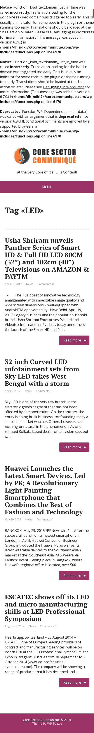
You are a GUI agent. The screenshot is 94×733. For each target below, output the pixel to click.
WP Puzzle (54, 723)
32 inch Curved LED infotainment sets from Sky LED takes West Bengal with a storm (42, 372)
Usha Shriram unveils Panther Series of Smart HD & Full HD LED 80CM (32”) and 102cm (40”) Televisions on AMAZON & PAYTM (47, 258)
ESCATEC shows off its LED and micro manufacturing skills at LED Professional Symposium (47, 607)
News (29, 284)
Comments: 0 (45, 284)
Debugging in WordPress (73, 32)
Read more (72, 340)
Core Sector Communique (41, 720)
